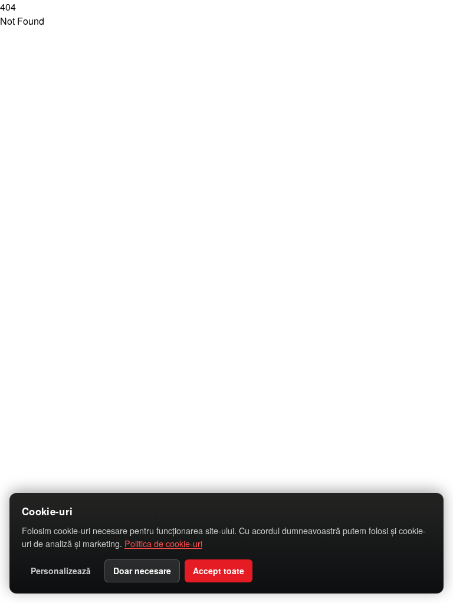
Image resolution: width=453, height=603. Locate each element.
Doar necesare (142, 571)
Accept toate (218, 571)
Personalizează (61, 571)
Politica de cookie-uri (163, 543)
